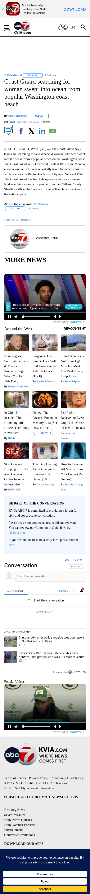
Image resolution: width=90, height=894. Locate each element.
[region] (45, 616)
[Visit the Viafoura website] (77, 672)
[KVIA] (27, 27)
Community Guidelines (65, 778)
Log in (68, 560)
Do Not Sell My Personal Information (29, 788)
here (11, 545)
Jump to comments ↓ (17, 219)
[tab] (16, 590)
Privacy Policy (38, 778)
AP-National (41, 204)
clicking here (17, 532)
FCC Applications (55, 783)
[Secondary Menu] (9, 27)
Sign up (79, 560)
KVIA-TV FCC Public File (22, 783)
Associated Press (17, 115)
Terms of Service (15, 778)
